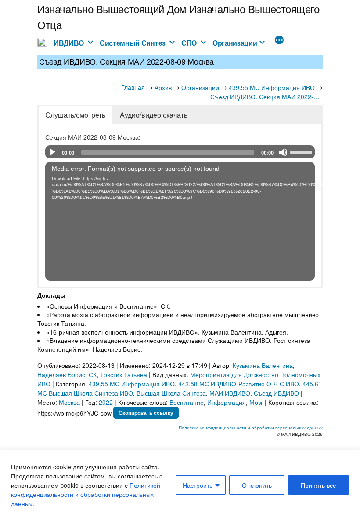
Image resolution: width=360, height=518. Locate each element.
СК (93, 374)
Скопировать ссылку (146, 413)
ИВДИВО (69, 43)
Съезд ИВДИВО (276, 392)
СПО (189, 43)
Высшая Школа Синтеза (171, 392)
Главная (133, 87)
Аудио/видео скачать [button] (153, 115)
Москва (69, 402)
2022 (106, 402)
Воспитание (186, 402)
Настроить (197, 485)
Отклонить (257, 485)
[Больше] (279, 41)
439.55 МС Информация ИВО (132, 383)
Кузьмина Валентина (263, 365)
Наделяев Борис (61, 374)
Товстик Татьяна (123, 374)
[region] (180, 484)
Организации (234, 43)
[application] (180, 151)
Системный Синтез (133, 43)
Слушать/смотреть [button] (75, 115)
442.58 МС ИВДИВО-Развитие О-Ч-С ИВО (238, 383)
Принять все (318, 485)
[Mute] (283, 152)
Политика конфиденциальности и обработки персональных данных (251, 427)
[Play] (52, 152)
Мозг (256, 402)
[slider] (302, 151)
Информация (226, 402)
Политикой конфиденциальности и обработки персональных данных (85, 494)
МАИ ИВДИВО (229, 392)
